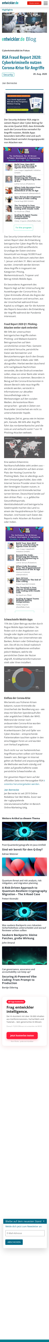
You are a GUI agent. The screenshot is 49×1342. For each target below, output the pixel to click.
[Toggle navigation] (11, 3)
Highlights (7, 9)
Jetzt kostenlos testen (22, 1035)
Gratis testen (34, 3)
